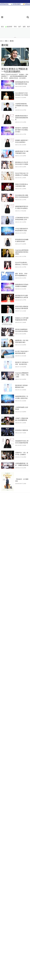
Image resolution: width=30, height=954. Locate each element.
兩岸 (28, 26)
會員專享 (9, 26)
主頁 (1, 41)
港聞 (24, 26)
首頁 (2, 26)
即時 (15, 26)
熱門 (19, 26)
